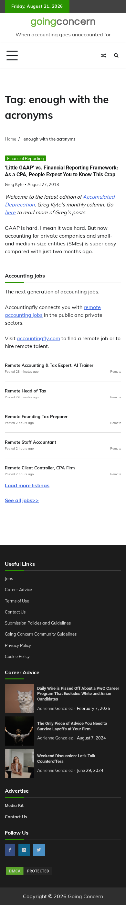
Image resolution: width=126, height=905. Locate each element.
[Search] (116, 55)
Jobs (9, 578)
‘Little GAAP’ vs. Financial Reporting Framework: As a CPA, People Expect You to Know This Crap (61, 171)
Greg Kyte (14, 184)
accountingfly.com (38, 338)
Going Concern (85, 896)
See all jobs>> (22, 500)
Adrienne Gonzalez (55, 708)
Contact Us (15, 611)
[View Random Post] (103, 55)
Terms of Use (17, 600)
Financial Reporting (25, 158)
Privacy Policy (18, 645)
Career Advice (18, 589)
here (10, 212)
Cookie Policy (17, 656)
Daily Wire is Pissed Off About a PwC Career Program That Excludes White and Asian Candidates (78, 693)
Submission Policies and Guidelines (38, 623)
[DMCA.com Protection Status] (29, 874)
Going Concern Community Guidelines (41, 634)
